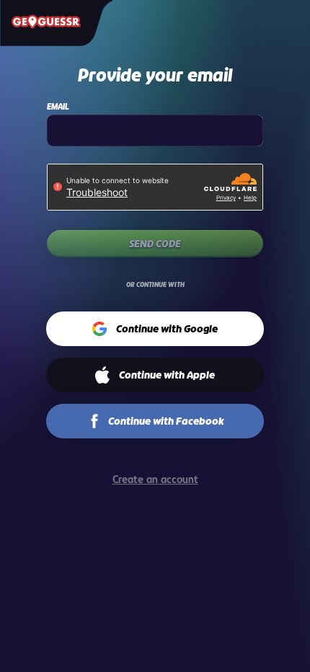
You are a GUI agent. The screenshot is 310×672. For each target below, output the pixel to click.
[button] (155, 328)
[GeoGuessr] (46, 21)
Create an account (155, 479)
